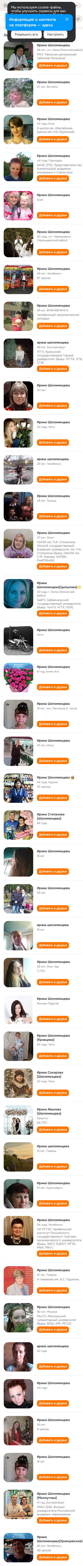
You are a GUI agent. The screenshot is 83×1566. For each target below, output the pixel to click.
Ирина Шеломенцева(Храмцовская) (60, 1539)
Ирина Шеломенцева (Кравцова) (53, 1037)
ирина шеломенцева (53, 342)
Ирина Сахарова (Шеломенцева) (50, 1074)
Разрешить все (26, 34)
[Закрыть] (67, 19)
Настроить (55, 34)
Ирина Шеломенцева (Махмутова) (53, 1496)
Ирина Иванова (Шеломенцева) (49, 1111)
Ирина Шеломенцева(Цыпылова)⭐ (59, 585)
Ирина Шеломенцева (53, 45)
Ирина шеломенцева (53, 1146)
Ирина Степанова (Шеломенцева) (51, 816)
